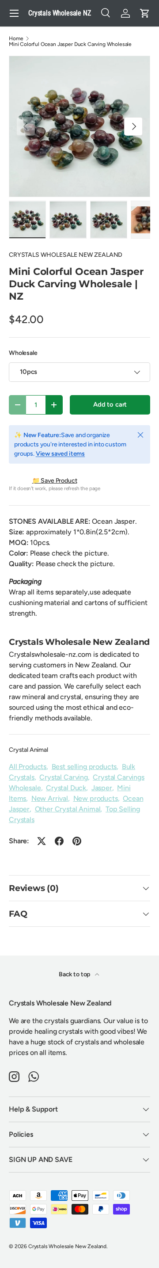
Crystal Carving (63, 777)
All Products (27, 766)
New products (95, 798)
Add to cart (110, 404)
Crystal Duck (66, 788)
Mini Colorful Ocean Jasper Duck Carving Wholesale (70, 44)
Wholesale (23, 353)
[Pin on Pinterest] (77, 841)
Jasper (101, 788)
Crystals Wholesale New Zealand (67, 1246)
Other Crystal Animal (68, 809)
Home (16, 38)
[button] (145, 13)
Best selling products (84, 766)
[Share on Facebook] (59, 841)
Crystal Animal (28, 750)
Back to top (75, 974)
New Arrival (49, 798)
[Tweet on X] (41, 841)
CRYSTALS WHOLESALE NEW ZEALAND (65, 255)
